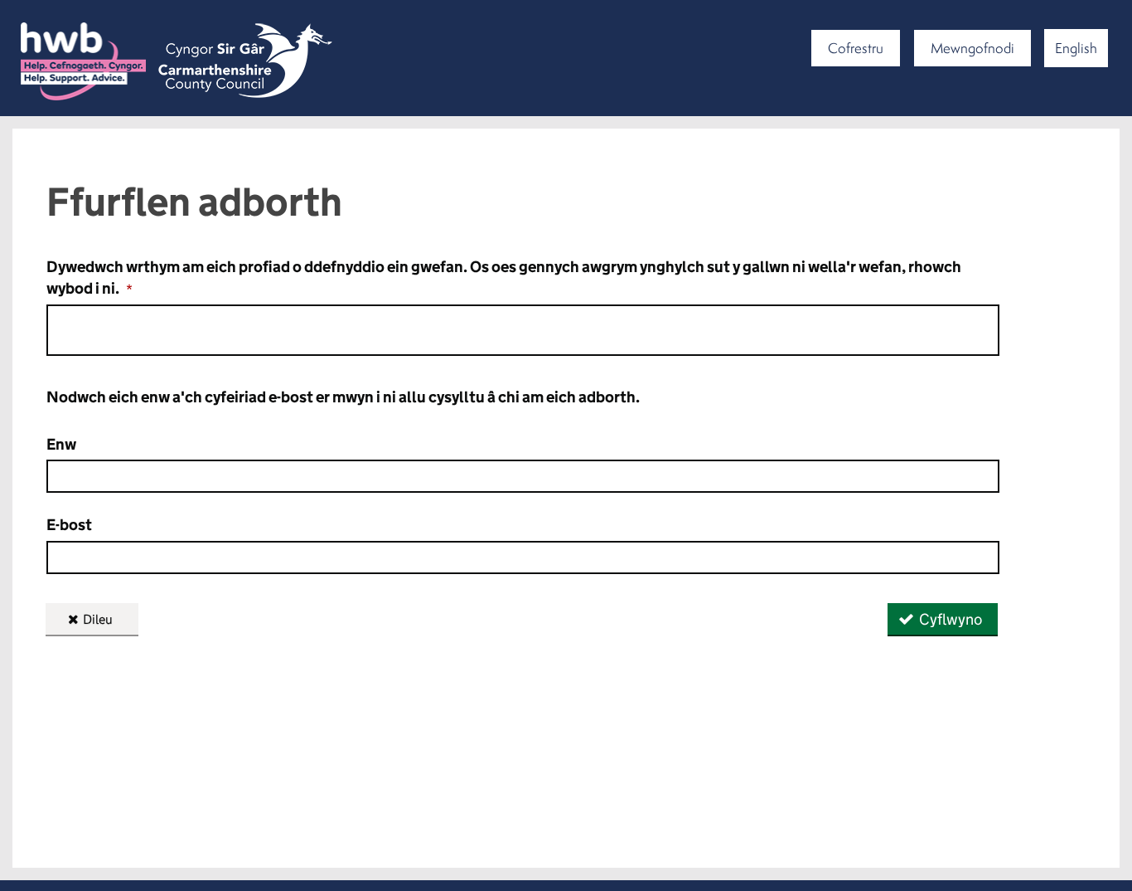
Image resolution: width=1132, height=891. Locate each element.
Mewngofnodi (972, 47)
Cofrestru (855, 47)
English (1076, 47)
